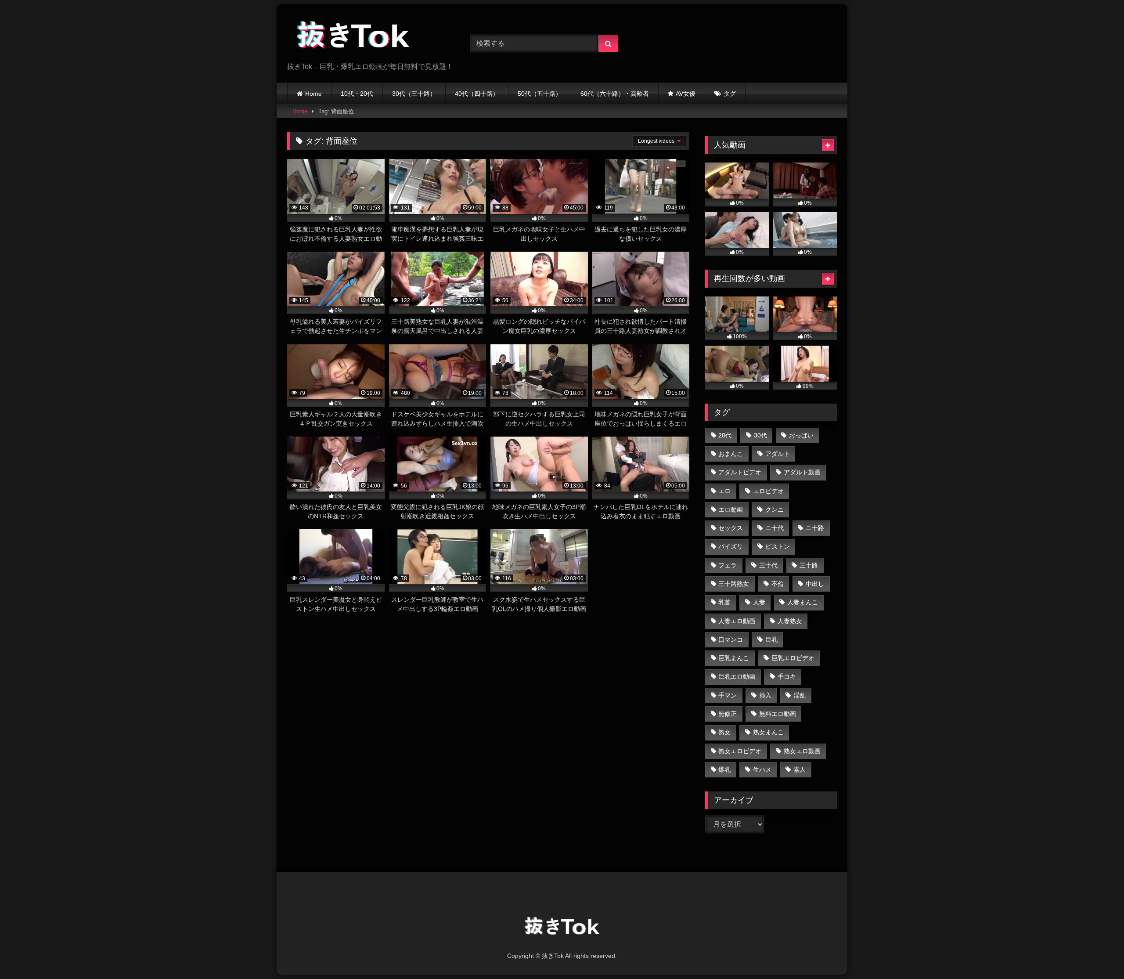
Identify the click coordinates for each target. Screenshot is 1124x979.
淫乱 (799, 695)
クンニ (774, 509)
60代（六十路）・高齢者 (614, 93)
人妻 (759, 602)
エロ (724, 491)
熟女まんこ (768, 732)
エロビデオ (768, 491)
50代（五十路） (540, 93)
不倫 (777, 583)
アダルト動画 (802, 472)
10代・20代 (357, 93)
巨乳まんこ (733, 657)
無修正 (727, 713)
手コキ (787, 676)
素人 (799, 769)
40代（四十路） (477, 93)
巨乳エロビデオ (792, 657)
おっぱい (801, 435)
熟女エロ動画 (802, 751)
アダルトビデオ (739, 472)
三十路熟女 (733, 583)
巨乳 (771, 639)
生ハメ (762, 769)
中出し (815, 583)
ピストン (777, 546)
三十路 (809, 565)
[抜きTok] (353, 36)
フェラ (727, 565)
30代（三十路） (414, 93)
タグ (730, 93)
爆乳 (724, 769)
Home (313, 93)
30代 (760, 435)
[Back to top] (1096, 952)
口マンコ (730, 639)
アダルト (777, 453)
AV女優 (685, 93)
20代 (724, 435)
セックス (730, 527)
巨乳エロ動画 (736, 676)
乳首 (724, 602)
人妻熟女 (790, 621)
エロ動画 (730, 509)
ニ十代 (774, 527)
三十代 (768, 565)
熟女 (724, 732)
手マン (727, 695)
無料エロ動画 (777, 713)
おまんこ (730, 453)
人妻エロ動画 (736, 621)
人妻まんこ (802, 602)
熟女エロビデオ (739, 751)
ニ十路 (815, 527)
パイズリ (730, 546)
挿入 (765, 695)
